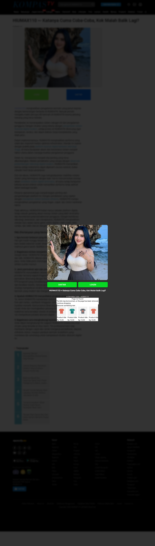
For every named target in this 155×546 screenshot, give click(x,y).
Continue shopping (63, 303)
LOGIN (93, 284)
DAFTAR (62, 284)
